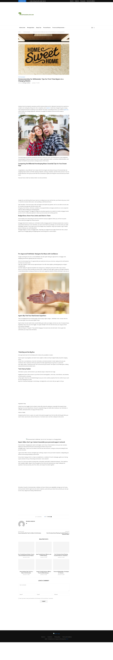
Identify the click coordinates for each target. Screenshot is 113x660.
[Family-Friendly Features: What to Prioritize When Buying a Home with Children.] (44, 564)
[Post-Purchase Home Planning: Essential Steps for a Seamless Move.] (61, 547)
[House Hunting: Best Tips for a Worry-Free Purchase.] (26, 564)
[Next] (28, 1)
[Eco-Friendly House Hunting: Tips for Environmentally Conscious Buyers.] (26, 547)
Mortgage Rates (30, 27)
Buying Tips (38, 27)
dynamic (48, 108)
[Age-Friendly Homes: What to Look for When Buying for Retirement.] (44, 547)
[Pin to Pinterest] (49, 516)
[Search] (94, 28)
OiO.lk (67, 639)
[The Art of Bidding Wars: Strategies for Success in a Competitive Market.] (61, 564)
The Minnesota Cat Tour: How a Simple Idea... (38, 1)
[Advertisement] (69, 14)
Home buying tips (26, 32)
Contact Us (77, 1)
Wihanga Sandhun (26, 82)
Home (19, 32)
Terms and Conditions (91, 1)
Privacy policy (82, 1)
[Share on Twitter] (48, 516)
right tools (66, 109)
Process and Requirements (58, 27)
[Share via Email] (51, 516)
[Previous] (27, 1)
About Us (72, 1)
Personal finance (46, 27)
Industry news (22, 27)
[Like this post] (45, 516)
